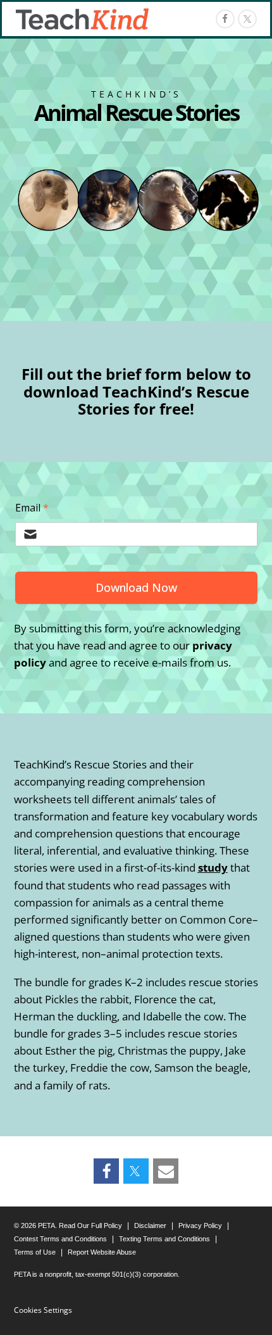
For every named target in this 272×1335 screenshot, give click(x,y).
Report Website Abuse (102, 1252)
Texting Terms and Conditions (164, 1239)
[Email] (165, 1171)
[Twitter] (136, 1171)
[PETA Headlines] (82, 19)
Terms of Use (35, 1252)
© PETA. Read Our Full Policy (68, 1225)
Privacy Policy (200, 1225)
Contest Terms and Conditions (60, 1239)
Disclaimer (150, 1225)
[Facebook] (225, 18)
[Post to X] (247, 18)
